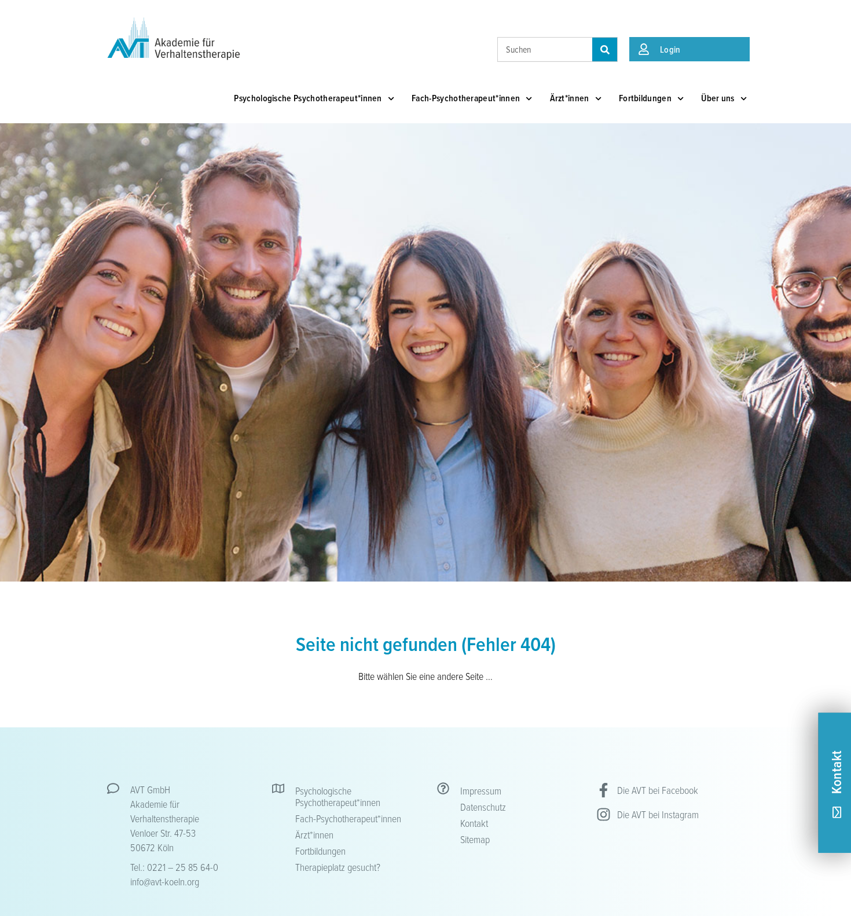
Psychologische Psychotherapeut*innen (308, 98)
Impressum (480, 790)
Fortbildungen (645, 98)
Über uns (718, 98)
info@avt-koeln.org (164, 881)
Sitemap (475, 839)
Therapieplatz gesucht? (337, 867)
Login (670, 49)
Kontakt (474, 823)
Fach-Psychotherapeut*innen (466, 98)
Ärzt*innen (569, 98)
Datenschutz (483, 807)
